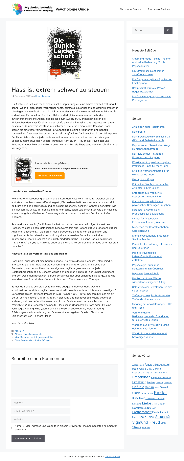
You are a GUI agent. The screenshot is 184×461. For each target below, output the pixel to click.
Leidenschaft (35, 334)
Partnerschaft (142, 412)
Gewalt (164, 387)
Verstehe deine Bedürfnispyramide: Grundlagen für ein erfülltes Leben (150, 316)
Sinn (163, 422)
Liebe (146, 403)
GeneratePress (112, 456)
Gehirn (149, 387)
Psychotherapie (160, 412)
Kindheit (138, 398)
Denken (157, 368)
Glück (136, 393)
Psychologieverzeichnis (145, 273)
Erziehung (139, 382)
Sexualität (162, 417)
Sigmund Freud (146, 422)
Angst (149, 365)
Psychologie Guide (72, 9)
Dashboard (138, 131)
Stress (136, 427)
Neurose (151, 408)
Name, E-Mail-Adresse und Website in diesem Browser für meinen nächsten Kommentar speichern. (66, 427)
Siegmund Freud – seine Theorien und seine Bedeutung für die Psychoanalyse (151, 62)
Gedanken (159, 383)
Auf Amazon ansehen (50, 175)
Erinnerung (166, 377)
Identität (149, 393)
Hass (25, 334)
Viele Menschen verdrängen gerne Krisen (34, 337)
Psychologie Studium (159, 9)
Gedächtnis (168, 383)
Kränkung (136, 403)
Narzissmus (139, 407)
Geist (157, 387)
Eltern (163, 372)
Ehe (147, 373)
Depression (138, 372)
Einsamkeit (155, 373)
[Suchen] (168, 30)
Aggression (138, 365)
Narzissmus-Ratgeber (131, 9)
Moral (154, 404)
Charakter (148, 369)
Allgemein (19, 331)
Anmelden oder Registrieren (148, 126)
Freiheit (151, 382)
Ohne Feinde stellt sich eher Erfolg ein (33, 340)
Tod (144, 427)
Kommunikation (151, 399)
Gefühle (138, 387)
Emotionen (141, 377)
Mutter (161, 403)
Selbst (151, 416)
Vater (148, 428)
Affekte (18, 334)
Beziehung (138, 368)
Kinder (160, 392)
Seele (142, 417)
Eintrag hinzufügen (143, 179)
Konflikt (161, 399)
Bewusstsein (162, 364)
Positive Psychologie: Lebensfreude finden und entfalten (147, 256)
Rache (135, 417)
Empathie (156, 377)
